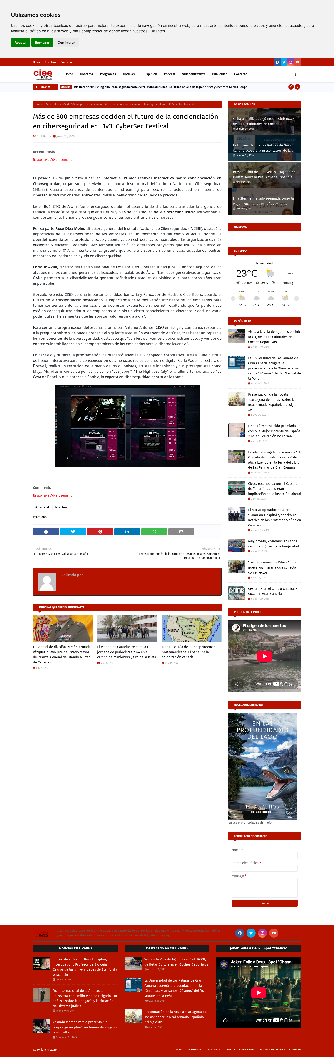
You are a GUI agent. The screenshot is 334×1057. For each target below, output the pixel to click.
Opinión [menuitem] (151, 74)
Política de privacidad (240, 1049)
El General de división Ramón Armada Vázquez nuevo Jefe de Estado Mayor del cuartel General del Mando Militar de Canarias (62, 654)
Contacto (66, 62)
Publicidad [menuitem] (219, 74)
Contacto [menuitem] (240, 74)
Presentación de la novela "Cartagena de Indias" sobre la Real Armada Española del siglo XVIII (264, 175)
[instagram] (290, 62)
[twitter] (284, 62)
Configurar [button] (66, 42)
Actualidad (52, 104)
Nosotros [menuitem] (86, 74)
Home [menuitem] (69, 74)
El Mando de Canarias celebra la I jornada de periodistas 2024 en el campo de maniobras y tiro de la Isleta (126, 652)
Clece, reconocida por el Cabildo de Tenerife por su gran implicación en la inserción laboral (274, 489)
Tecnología (61, 507)
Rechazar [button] (42, 42)
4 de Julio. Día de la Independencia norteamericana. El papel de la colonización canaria (188, 652)
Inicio (39, 104)
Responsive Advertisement (52, 160)
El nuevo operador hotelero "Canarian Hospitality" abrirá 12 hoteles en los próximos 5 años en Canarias (274, 517)
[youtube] (297, 62)
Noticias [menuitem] (129, 74)
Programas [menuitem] (108, 74)
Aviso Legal (214, 1049)
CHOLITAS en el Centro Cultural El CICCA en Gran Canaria (273, 591)
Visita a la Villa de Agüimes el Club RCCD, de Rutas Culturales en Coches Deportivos (264, 121)
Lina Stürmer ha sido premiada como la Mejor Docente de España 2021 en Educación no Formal (263, 201)
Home (36, 62)
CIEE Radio (44, 136)
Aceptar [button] (21, 42)
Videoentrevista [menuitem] (193, 74)
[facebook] (277, 62)
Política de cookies (272, 1049)
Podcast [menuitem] (169, 74)
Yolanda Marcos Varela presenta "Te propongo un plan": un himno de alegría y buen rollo (85, 1027)
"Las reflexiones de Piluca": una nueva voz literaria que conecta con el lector (272, 567)
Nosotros (50, 62)
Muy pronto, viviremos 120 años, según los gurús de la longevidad (273, 543)
